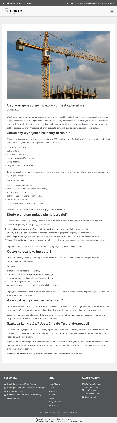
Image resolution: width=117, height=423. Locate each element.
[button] (112, 11)
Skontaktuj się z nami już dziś (19, 353)
